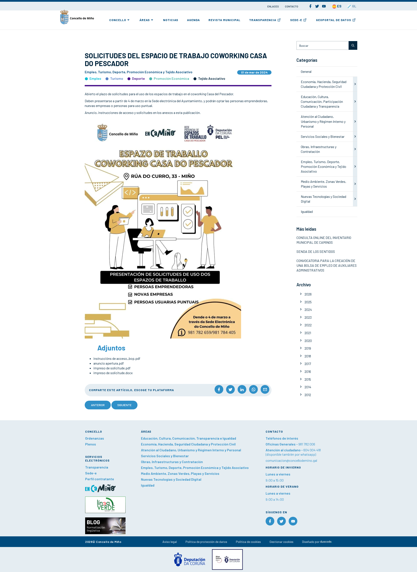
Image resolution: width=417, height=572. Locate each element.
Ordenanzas (94, 438)
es (338, 6)
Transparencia (262, 20)
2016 (307, 371)
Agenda (193, 20)
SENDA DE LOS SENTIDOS (315, 251)
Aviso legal (169, 542)
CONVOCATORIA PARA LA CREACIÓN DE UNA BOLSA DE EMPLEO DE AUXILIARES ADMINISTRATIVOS (326, 265)
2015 (307, 379)
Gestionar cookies (281, 542)
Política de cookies (248, 542)
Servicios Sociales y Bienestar (322, 136)
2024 (308, 309)
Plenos (90, 444)
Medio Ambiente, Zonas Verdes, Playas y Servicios (180, 473)
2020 (308, 341)
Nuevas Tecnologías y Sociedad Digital (171, 479)
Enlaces (273, 6)
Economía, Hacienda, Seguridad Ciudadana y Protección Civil (188, 444)
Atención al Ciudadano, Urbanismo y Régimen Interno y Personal (323, 121)
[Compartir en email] (265, 389)
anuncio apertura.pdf (108, 363)
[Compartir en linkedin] (242, 389)
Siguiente (124, 405)
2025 (308, 302)
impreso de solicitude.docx (113, 373)
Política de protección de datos (206, 542)
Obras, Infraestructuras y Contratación (172, 462)
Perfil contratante (99, 479)
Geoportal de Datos (333, 20)
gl (353, 6)
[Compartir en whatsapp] (253, 389)
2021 (307, 333)
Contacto (291, 6)
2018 (307, 356)
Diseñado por (311, 542)
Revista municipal (224, 20)
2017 (307, 364)
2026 (308, 294)
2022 (308, 325)
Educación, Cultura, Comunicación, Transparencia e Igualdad (188, 438)
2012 (307, 395)
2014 (307, 387)
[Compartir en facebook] (219, 389)
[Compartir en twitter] (230, 389)
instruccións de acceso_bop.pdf (116, 358)
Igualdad (307, 211)
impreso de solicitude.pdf (112, 368)
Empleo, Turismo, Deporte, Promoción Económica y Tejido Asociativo (323, 166)
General (306, 71)
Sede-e (296, 20)
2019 (307, 348)
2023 (308, 317)
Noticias (170, 20)
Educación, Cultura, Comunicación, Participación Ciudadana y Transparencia (322, 101)
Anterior (98, 405)
